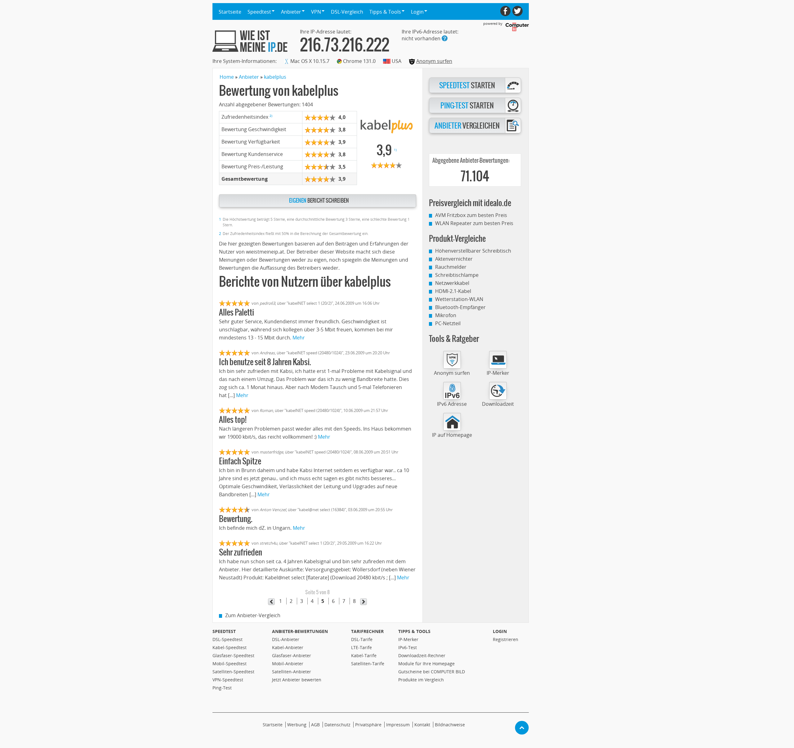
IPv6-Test (407, 647)
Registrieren (505, 639)
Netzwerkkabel (452, 283)
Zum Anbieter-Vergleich (252, 615)
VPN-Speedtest (227, 680)
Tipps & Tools (414, 631)
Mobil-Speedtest (229, 663)
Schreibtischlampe (457, 275)
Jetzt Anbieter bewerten (296, 680)
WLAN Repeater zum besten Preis (474, 223)
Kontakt (422, 725)
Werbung (296, 725)
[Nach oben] (522, 728)
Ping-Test (222, 688)
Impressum (398, 725)
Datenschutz (337, 725)
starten (467, 85)
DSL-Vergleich (347, 11)
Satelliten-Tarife (367, 663)
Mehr (298, 337)
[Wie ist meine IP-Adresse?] (250, 41)
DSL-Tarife (361, 639)
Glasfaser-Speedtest (233, 655)
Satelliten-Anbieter (291, 672)
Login (500, 631)
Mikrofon (445, 315)
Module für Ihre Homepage (426, 663)
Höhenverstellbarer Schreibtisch (473, 250)
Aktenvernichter (454, 258)
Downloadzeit (498, 404)
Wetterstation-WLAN (459, 299)
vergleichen (467, 126)
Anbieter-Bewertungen (300, 631)
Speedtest (224, 631)
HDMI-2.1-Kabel (453, 291)
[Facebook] (505, 11)
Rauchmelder (450, 266)
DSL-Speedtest (227, 639)
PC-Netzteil (448, 323)
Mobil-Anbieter (287, 663)
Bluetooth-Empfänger (460, 307)
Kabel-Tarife (364, 655)
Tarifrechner (367, 631)
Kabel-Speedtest (229, 647)
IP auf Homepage (452, 435)
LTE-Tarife (361, 647)
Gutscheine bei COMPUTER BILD (431, 672)
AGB (315, 725)
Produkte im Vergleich (421, 680)
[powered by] (517, 27)
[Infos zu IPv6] (445, 38)
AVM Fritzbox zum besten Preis (471, 215)
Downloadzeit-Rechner (421, 655)
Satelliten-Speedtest (233, 672)
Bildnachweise (450, 725)
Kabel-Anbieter (287, 647)
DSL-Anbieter (285, 639)
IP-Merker (498, 373)
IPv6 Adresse (452, 404)
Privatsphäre (368, 725)
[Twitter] (517, 11)
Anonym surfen (434, 61)
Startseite (230, 11)
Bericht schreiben (319, 200)
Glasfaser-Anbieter (291, 655)
